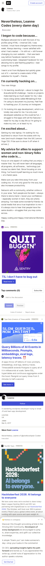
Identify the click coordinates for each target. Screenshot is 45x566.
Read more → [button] (9, 282)
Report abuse (30, 312)
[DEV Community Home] (8, 3)
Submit (9, 305)
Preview (20, 305)
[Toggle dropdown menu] (42, 227)
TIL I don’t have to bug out (19, 276)
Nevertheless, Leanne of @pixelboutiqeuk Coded (20, 437)
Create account (36, 3)
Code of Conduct (16, 312)
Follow (22, 404)
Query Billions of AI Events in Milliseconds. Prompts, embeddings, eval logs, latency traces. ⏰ (21, 352)
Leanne (10, 8)
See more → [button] (8, 384)
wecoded (6, 30)
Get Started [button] (8, 562)
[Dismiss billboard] (41, 519)
